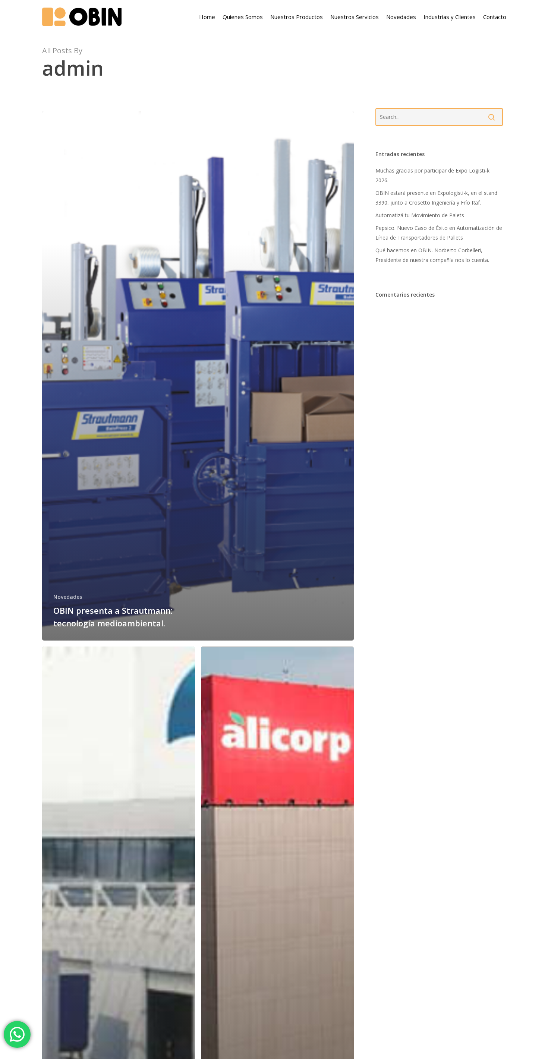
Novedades (67, 596)
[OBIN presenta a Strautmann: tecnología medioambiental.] (198, 376)
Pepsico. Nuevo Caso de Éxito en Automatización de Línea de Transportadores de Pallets (438, 232)
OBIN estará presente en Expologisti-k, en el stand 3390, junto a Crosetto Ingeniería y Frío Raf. (436, 197)
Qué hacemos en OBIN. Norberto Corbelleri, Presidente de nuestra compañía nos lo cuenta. (432, 255)
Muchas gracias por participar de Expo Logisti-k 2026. (432, 175)
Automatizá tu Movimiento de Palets (419, 215)
